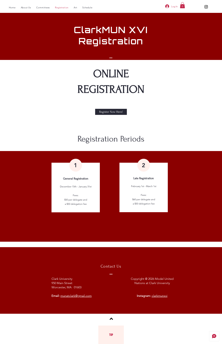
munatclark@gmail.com (76, 296)
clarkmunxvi (159, 296)
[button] (182, 5)
